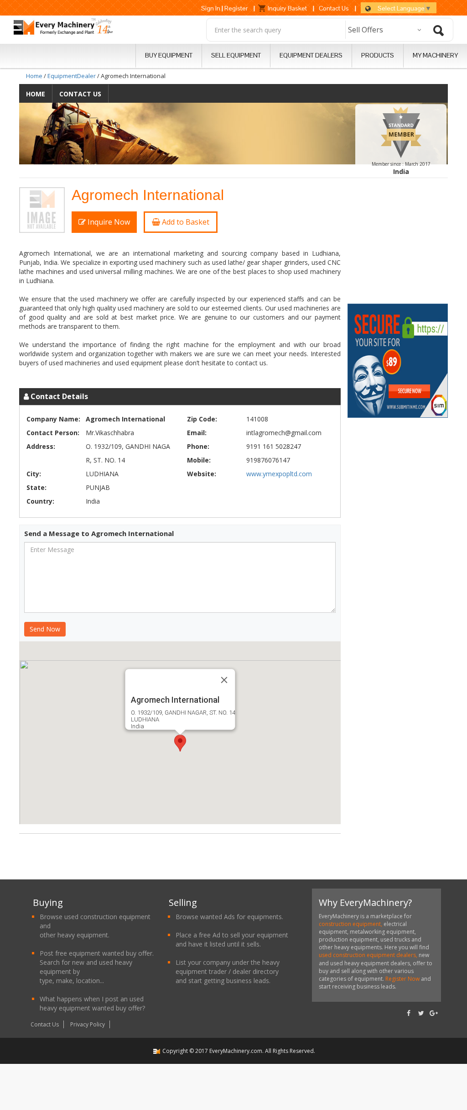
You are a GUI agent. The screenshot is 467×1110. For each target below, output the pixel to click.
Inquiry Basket (287, 8)
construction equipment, (351, 924)
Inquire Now (108, 222)
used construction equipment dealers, (369, 955)
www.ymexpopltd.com (279, 473)
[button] (180, 743)
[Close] (224, 680)
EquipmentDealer (71, 76)
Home (34, 76)
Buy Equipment (168, 55)
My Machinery (435, 55)
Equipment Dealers (311, 55)
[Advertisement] (405, 244)
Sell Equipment (236, 55)
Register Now (402, 979)
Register (236, 8)
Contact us (80, 93)
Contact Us (334, 8)
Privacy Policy (87, 1024)
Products (377, 55)
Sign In (210, 8)
